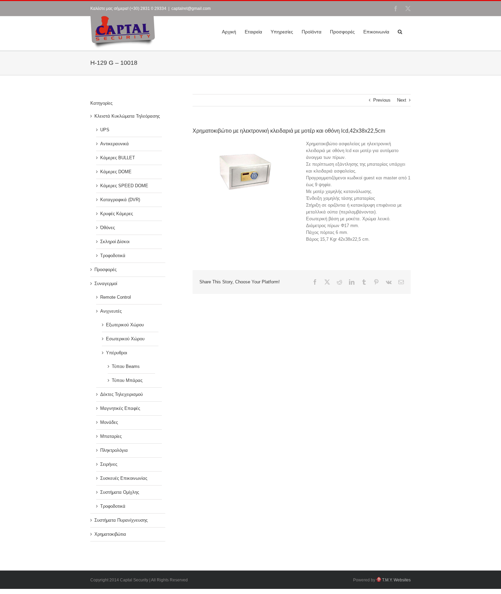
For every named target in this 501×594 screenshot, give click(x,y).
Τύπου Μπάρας (127, 380)
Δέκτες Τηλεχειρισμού (121, 394)
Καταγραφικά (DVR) (120, 199)
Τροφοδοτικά (112, 255)
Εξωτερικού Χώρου (125, 324)
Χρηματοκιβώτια (110, 534)
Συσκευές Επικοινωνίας (123, 478)
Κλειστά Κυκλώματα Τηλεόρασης (127, 116)
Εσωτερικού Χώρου (125, 338)
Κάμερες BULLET (117, 157)
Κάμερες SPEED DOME (124, 185)
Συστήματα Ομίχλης (119, 492)
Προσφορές (105, 269)
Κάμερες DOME (116, 171)
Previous (382, 100)
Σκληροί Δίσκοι (115, 241)
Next (401, 100)
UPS (104, 129)
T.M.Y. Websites (396, 580)
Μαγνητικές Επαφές (120, 408)
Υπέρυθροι (116, 352)
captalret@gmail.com (191, 8)
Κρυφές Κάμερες (116, 213)
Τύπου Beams (126, 366)
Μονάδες (109, 422)
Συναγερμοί (105, 283)
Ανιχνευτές (111, 311)
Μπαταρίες (111, 436)
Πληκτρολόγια (114, 450)
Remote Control (115, 297)
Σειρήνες (108, 464)
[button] (400, 31)
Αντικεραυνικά (114, 143)
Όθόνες (107, 227)
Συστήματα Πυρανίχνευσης (121, 520)
